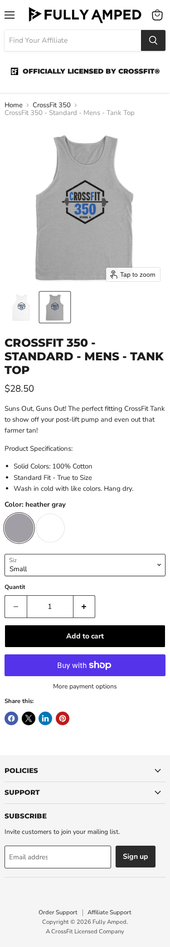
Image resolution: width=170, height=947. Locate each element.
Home (14, 105)
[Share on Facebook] (11, 718)
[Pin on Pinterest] (62, 718)
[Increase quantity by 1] (84, 606)
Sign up (135, 857)
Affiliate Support (109, 912)
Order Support (58, 912)
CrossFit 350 (52, 105)
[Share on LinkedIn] (45, 718)
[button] (21, 307)
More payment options (85, 686)
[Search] (153, 40)
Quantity (17, 587)
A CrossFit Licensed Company (85, 931)
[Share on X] (28, 718)
